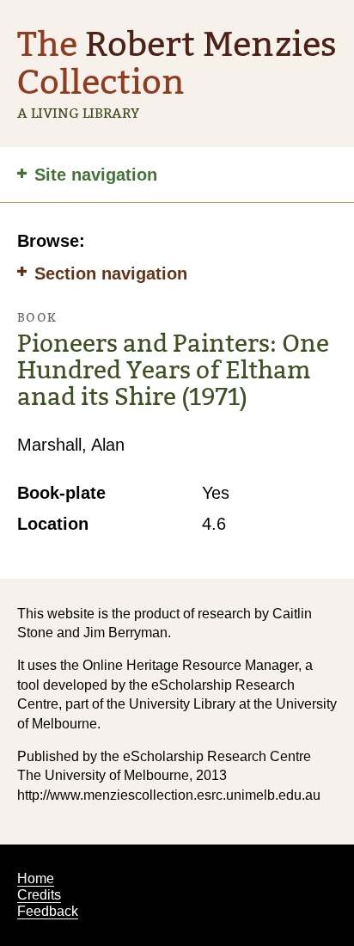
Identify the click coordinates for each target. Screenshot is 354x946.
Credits (39, 895)
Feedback (47, 911)
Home (35, 878)
